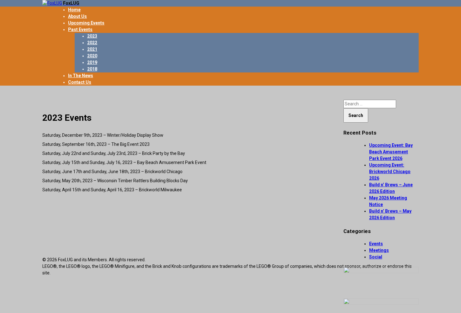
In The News (80, 75)
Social (375, 256)
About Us (77, 16)
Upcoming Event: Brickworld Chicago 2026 (390, 171)
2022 (92, 42)
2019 (92, 62)
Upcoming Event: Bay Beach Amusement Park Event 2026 (391, 152)
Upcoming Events (86, 22)
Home (74, 9)
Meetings (379, 250)
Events (376, 243)
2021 (92, 49)
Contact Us (79, 82)
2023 (92, 36)
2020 (92, 55)
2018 (92, 69)
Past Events (80, 29)
